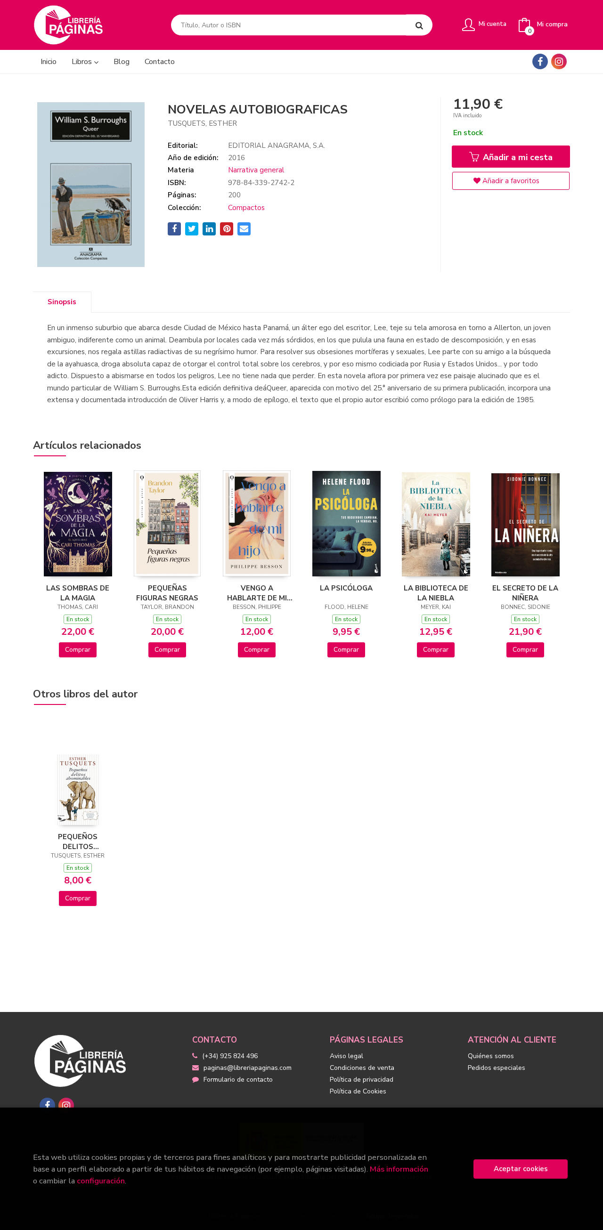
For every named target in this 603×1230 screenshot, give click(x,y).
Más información (399, 1169)
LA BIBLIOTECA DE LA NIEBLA (436, 592)
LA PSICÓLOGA (346, 588)
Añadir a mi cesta (517, 157)
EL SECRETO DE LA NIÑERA (525, 592)
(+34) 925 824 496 (230, 1056)
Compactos (246, 207)
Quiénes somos (491, 1056)
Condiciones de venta (362, 1067)
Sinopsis (62, 302)
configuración (101, 1180)
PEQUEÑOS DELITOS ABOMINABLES (78, 841)
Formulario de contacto (238, 1079)
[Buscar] (419, 25)
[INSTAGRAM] (559, 61)
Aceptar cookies (521, 1168)
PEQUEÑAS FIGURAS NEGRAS (167, 592)
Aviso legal (346, 1056)
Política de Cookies (358, 1091)
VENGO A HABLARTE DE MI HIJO (257, 592)
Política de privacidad (361, 1079)
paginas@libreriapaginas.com (248, 1067)
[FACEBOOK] (540, 61)
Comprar (77, 649)
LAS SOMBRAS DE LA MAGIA (77, 592)
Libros (83, 62)
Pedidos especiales (496, 1067)
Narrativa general (256, 170)
